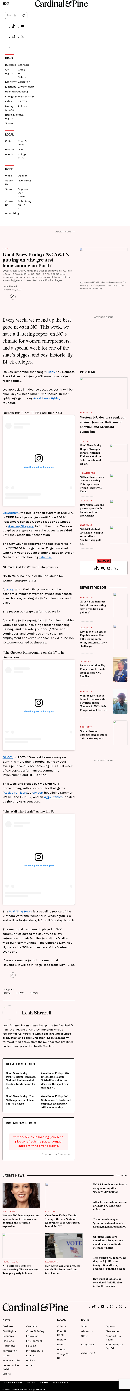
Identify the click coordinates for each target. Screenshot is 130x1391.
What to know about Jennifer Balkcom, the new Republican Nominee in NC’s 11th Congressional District (93, 703)
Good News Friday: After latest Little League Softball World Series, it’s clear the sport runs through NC (56, 1080)
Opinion (23, 176)
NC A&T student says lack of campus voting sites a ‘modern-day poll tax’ (91, 536)
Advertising (12, 213)
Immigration (12, 97)
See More (121, 1175)
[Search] (24, 15)
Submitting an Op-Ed (24, 205)
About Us (87, 1331)
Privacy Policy (60, 1382)
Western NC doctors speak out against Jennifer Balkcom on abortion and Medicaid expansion (103, 424)
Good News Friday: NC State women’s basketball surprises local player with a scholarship (56, 1101)
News (21, 150)
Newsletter (24, 181)
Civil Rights (9, 1331)
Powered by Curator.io (56, 1154)
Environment (26, 87)
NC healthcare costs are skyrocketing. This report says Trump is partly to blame (92, 484)
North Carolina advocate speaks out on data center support (93, 734)
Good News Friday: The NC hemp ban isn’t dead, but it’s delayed (20, 1099)
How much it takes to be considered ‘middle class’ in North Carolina (108, 1282)
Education (24, 82)
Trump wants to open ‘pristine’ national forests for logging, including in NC (109, 1222)
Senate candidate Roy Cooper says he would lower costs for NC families (93, 670)
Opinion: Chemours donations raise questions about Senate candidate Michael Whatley (108, 1242)
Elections (10, 87)
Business (10, 65)
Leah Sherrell (10, 286)
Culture (9, 141)
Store (8, 189)
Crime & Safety (35, 1331)
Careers (44, 1382)
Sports (9, 123)
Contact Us (87, 1345)
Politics (22, 106)
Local (6, 249)
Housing (23, 92)
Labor (8, 101)
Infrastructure (26, 97)
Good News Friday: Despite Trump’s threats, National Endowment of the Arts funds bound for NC (21, 1080)
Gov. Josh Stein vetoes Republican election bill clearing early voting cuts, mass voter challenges (93, 639)
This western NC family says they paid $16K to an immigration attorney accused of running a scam (109, 1263)
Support (31, 1382)
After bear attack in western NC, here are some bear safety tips (110, 1205)
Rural (21, 115)
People (9, 154)
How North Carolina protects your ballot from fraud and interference (92, 510)
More (85, 1320)
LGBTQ (22, 101)
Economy (11, 82)
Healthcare (11, 92)
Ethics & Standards (12, 1382)
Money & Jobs (11, 1361)
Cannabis (23, 65)
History (9, 150)
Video (8, 176)
